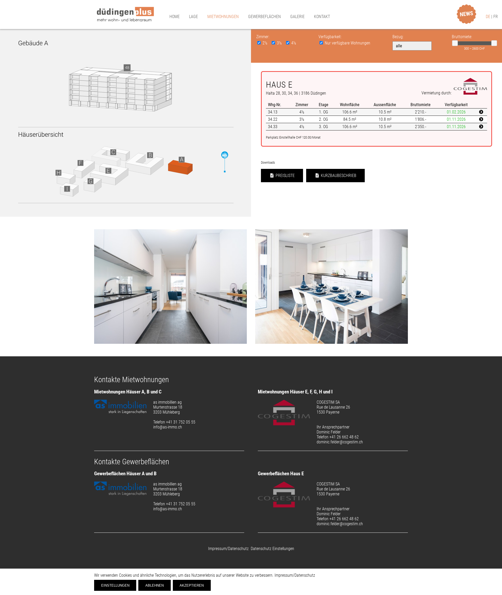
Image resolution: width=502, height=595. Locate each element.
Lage (193, 16)
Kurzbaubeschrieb (338, 175)
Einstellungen (115, 585)
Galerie (297, 16)
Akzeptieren (192, 585)
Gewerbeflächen (264, 16)
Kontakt (322, 16)
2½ (265, 43)
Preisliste (285, 175)
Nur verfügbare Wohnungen (347, 43)
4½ (293, 43)
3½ (279, 43)
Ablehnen (154, 585)
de (488, 16)
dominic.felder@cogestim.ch (340, 441)
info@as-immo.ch (167, 508)
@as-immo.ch (170, 427)
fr (495, 16)
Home (174, 16)
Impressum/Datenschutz (228, 548)
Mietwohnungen (223, 16)
